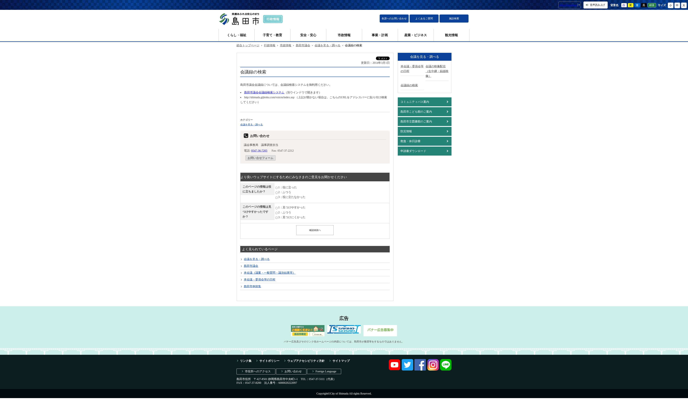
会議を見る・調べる (327, 45)
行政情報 (269, 45)
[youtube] (394, 369)
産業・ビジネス (415, 35)
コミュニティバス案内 (414, 101)
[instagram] (433, 369)
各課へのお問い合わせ (394, 18)
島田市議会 (303, 45)
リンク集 (246, 360)
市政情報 (344, 35)
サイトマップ (341, 360)
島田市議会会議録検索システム (264, 92)
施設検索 (454, 18)
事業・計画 (380, 35)
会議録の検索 (409, 85)
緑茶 (651, 5)
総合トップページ (247, 45)
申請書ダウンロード (413, 151)
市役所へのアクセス (258, 371)
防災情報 (406, 131)
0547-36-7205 (259, 150)
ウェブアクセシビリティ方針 (306, 360)
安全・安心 (308, 35)
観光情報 (451, 35)
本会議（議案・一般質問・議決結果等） (269, 272)
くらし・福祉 (236, 35)
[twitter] (407, 369)
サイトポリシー (269, 360)
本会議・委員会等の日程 (259, 279)
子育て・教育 (272, 35)
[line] (446, 369)
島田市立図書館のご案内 (416, 121)
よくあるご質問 (424, 18)
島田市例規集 (252, 286)
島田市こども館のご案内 (416, 111)
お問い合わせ (293, 371)
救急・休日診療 (410, 141)
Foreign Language (326, 371)
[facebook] (420, 369)
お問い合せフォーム (260, 157)
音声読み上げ (597, 5)
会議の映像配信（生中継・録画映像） (437, 71)
